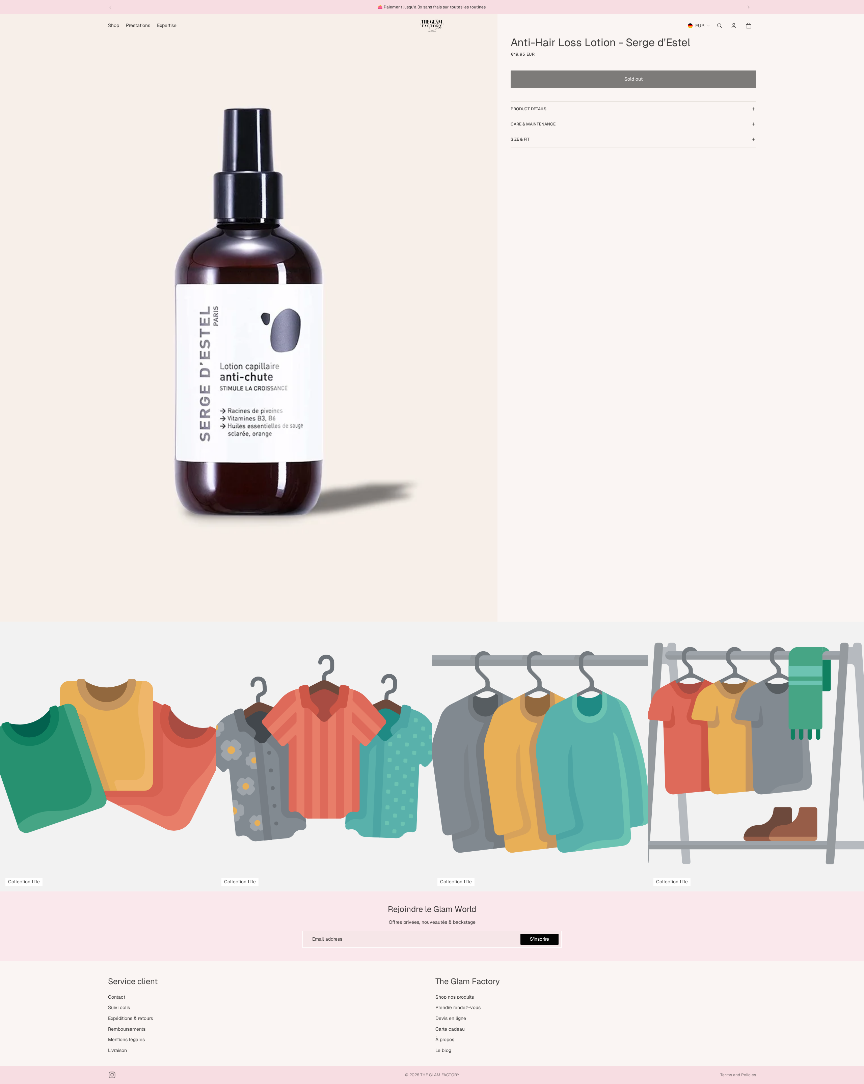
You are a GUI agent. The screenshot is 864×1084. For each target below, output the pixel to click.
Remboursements (126, 1029)
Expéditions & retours (130, 1018)
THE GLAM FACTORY (439, 1075)
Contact (116, 997)
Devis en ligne (450, 1018)
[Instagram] (112, 1075)
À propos (444, 1039)
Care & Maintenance (533, 124)
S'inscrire (539, 939)
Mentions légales (126, 1039)
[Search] (719, 25)
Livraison (117, 1050)
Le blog (443, 1050)
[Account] (733, 25)
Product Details (528, 109)
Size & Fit (520, 139)
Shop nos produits (454, 997)
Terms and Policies (738, 1075)
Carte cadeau (450, 1029)
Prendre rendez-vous (458, 1007)
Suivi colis (119, 1007)
